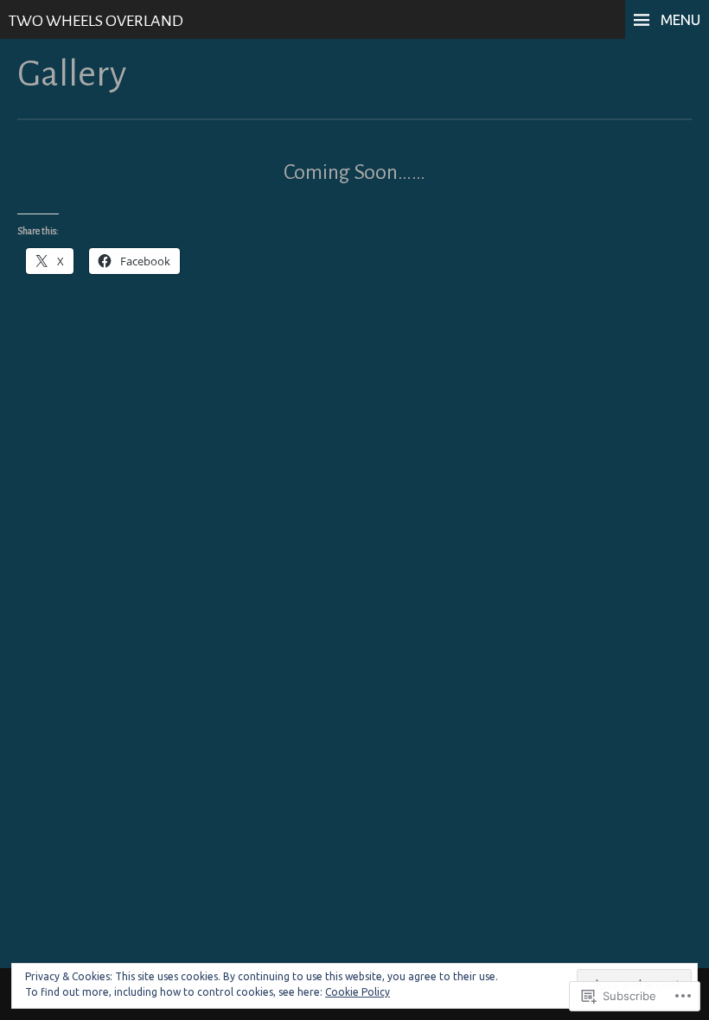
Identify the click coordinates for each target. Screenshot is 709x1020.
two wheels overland (96, 20)
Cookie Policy (357, 992)
